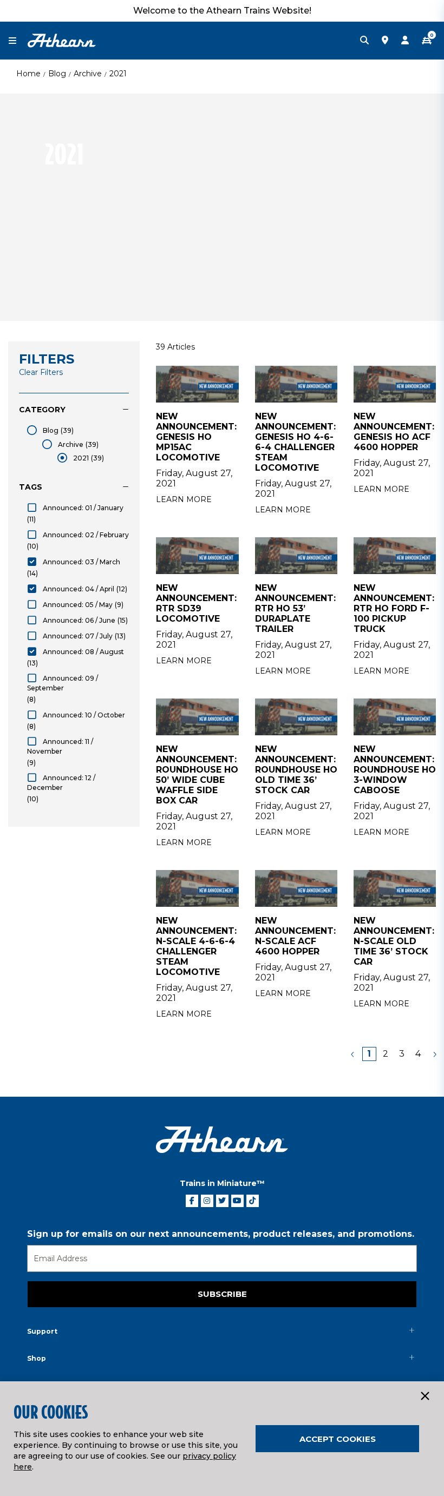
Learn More (184, 499)
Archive (88, 73)
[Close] (424, 1396)
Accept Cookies (337, 1439)
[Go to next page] (434, 1054)
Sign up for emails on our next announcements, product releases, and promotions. (220, 1234)
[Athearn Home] (62, 40)
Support (42, 1331)
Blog (57, 73)
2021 (118, 73)
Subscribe (222, 1294)
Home (28, 73)
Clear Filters (41, 372)
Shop (36, 1358)
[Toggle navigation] (18, 41)
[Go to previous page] (353, 1054)
